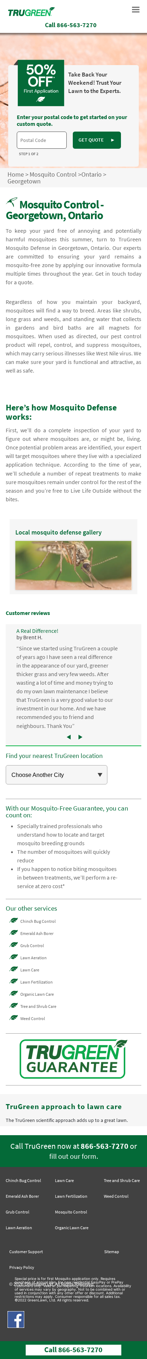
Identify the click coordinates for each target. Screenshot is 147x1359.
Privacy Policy (21, 1267)
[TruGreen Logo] (31, 14)
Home (15, 174)
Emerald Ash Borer (37, 933)
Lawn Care (29, 970)
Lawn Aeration (33, 957)
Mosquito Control (53, 174)
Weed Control (32, 1018)
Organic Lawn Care (37, 994)
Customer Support (26, 1251)
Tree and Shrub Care (38, 1006)
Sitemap (111, 1251)
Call (71, 25)
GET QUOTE (96, 140)
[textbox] (42, 140)
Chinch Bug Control (38, 921)
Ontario (91, 174)
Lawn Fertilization (36, 982)
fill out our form (72, 1156)
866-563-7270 (104, 1146)
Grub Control (32, 945)
